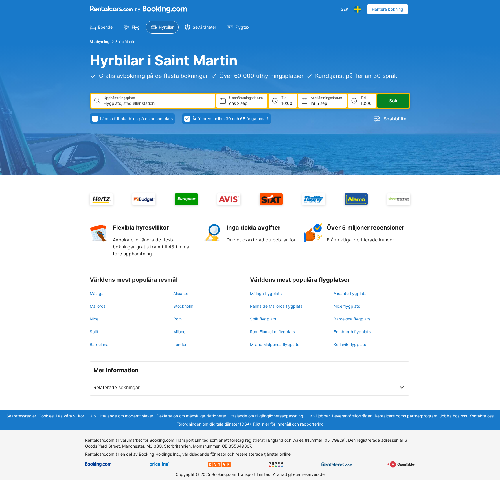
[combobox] (157, 103)
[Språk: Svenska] (357, 9)
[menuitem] (101, 27)
